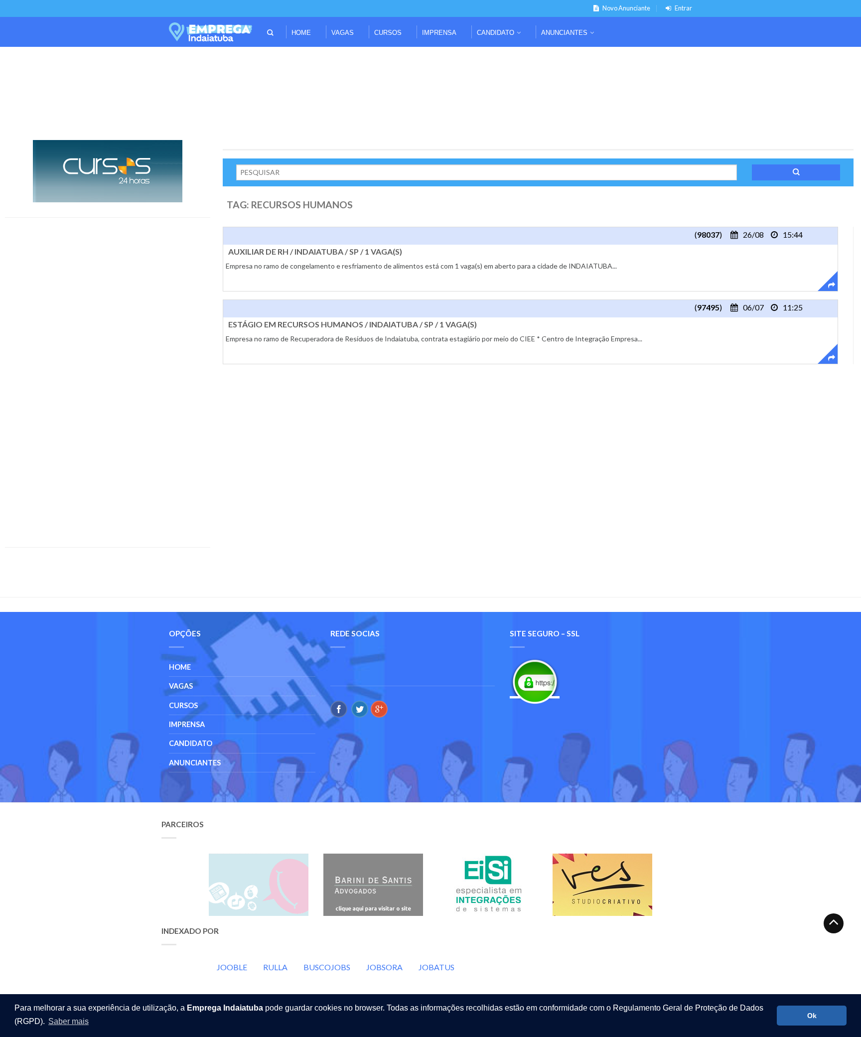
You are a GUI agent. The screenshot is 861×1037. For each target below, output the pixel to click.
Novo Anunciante (626, 8)
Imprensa (439, 32)
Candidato (495, 32)
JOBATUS (436, 967)
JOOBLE (232, 967)
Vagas (342, 32)
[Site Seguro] (535, 681)
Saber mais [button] (68, 1021)
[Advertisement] (430, 60)
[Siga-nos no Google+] (379, 709)
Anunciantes (564, 32)
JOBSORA (384, 967)
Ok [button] (812, 1016)
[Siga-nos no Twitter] (359, 709)
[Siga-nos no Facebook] (338, 709)
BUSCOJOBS (326, 967)
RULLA (275, 967)
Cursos (388, 32)
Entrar (683, 8)
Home (301, 32)
